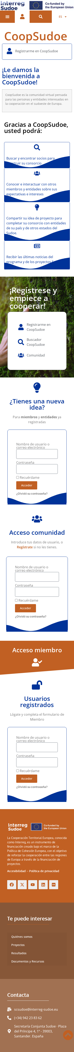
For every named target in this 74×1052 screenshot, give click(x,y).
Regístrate (25, 547)
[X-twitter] (22, 884)
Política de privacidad (44, 871)
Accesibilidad (16, 871)
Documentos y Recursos (27, 961)
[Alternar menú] (7, 17)
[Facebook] (11, 884)
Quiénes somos (21, 937)
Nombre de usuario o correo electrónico (33, 446)
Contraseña (25, 462)
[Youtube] (32, 884)
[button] (40, 16)
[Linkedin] (43, 884)
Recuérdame (29, 477)
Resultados (19, 953)
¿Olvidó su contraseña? (31, 493)
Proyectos (18, 945)
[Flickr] (53, 884)
